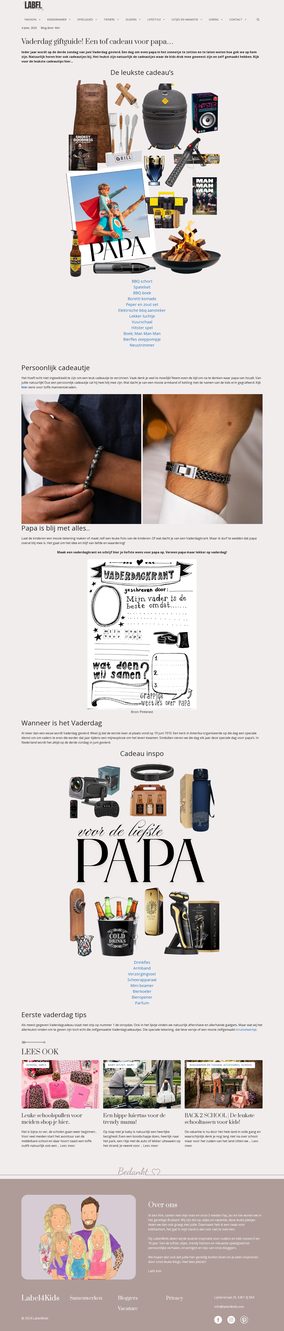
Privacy (174, 1298)
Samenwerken (86, 1298)
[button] (258, 19)
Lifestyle (154, 19)
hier (24, 387)
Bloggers (128, 1298)
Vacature (128, 1308)
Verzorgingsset (142, 974)
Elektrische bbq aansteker (142, 310)
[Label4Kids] (33, 6)
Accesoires (231, 1065)
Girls (42, 1065)
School (31, 1065)
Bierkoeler (142, 991)
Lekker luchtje (142, 316)
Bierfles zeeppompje (142, 339)
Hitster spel (142, 327)
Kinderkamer (56, 19)
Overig (214, 19)
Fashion (30, 19)
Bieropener (142, 997)
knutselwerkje (246, 1029)
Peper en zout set (142, 304)
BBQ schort (142, 281)
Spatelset (142, 287)
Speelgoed (85, 19)
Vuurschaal (142, 321)
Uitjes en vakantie (185, 19)
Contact (235, 19)
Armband (142, 968)
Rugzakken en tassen (206, 1065)
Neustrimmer (142, 345)
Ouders (131, 19)
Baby (130, 1065)
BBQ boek (142, 292)
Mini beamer (142, 985)
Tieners (109, 19)
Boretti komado (142, 298)
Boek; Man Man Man (142, 333)
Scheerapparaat (142, 979)
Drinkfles (142, 962)
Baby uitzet (117, 1065)
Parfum (142, 1003)
